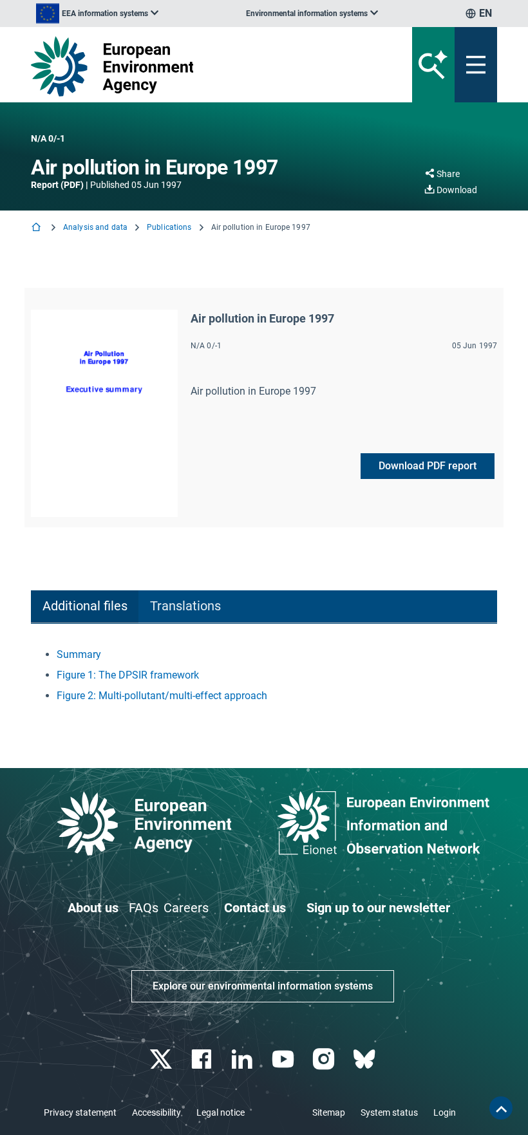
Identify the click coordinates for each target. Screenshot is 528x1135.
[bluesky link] (365, 1059)
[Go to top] (501, 1108)
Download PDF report (427, 466)
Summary (79, 654)
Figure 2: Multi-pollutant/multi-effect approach (162, 695)
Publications (169, 227)
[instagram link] (324, 1059)
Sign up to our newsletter (378, 907)
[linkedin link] (243, 1059)
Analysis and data (95, 227)
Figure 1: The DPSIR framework (128, 675)
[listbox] (97, 13)
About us (93, 907)
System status (389, 1112)
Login (444, 1112)
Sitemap (328, 1112)
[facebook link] (203, 1059)
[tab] (84, 606)
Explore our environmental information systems (263, 986)
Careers (186, 907)
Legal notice (220, 1112)
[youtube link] (284, 1059)
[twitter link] (162, 1059)
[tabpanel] (264, 675)
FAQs (143, 907)
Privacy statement (80, 1112)
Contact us (255, 907)
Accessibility (156, 1112)
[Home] (37, 228)
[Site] (183, 66)
